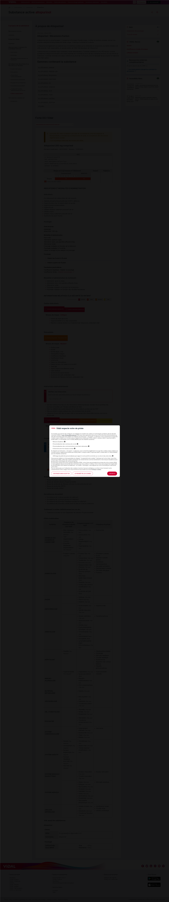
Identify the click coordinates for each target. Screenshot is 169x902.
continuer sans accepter (61, 473)
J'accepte (112, 473)
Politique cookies (96, 469)
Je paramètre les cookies (82, 473)
